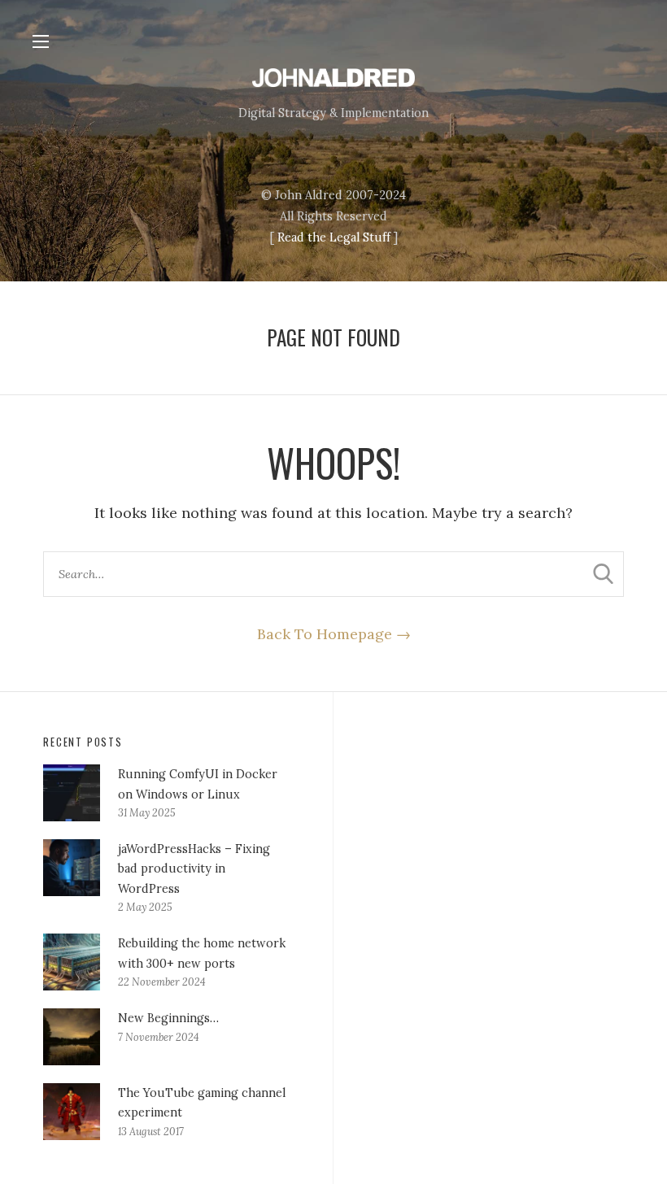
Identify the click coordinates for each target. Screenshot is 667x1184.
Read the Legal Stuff (333, 237)
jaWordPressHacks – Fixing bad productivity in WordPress (194, 869)
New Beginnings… (168, 1018)
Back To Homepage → (334, 634)
